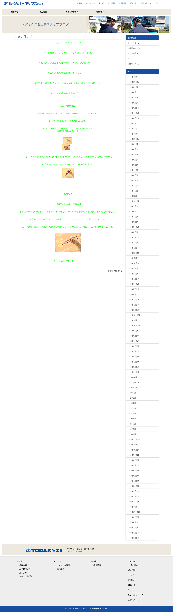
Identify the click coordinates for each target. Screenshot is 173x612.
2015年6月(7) (133, 160)
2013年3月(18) (133, 299)
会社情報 (111, 3)
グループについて (162, 3)
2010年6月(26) (133, 470)
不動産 (101, 3)
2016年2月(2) (133, 123)
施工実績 (43, 12)
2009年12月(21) (134, 502)
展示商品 (60, 569)
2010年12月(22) (134, 439)
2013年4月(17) (133, 294)
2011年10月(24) (134, 388)
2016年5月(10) (133, 108)
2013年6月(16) (133, 284)
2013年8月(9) (133, 274)
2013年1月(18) (133, 310)
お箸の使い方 (23, 36)
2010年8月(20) (133, 460)
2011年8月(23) (133, 398)
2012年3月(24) (133, 362)
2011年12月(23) (134, 377)
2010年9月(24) (133, 455)
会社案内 (134, 565)
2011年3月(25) (133, 424)
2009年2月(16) (133, 533)
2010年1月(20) (133, 496)
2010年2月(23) (133, 491)
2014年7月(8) (133, 217)
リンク (131, 590)
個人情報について (135, 595)
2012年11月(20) (134, 320)
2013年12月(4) (133, 253)
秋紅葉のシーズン (135, 48)
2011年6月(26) (133, 408)
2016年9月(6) (133, 87)
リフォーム (90, 3)
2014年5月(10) (133, 227)
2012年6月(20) (133, 346)
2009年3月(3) (133, 527)
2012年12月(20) (134, 315)
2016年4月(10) (133, 113)
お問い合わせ (145, 3)
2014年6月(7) (133, 222)
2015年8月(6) (133, 149)
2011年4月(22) (133, 419)
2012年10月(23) (134, 325)
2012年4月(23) (133, 356)
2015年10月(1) (133, 139)
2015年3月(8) (133, 175)
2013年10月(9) (133, 263)
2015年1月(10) (133, 185)
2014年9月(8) (133, 206)
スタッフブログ (72, 12)
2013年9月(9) (133, 268)
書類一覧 (133, 3)
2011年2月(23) (133, 429)
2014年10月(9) (133, 201)
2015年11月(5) (133, 134)
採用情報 (122, 3)
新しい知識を (133, 53)
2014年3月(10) (133, 237)
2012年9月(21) (133, 331)
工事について (25, 569)
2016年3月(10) (133, 118)
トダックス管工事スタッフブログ (45, 24)
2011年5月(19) (133, 413)
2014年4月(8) (133, 232)
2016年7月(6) (133, 97)
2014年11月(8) (133, 196)
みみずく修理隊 (26, 576)
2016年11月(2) (133, 77)
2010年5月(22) (133, 476)
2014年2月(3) (133, 242)
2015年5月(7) (133, 165)
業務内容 (14, 12)
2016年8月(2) (133, 92)
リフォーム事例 (63, 565)
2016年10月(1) (133, 82)
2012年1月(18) (133, 372)
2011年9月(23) (133, 393)
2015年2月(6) (133, 180)
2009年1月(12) (133, 538)
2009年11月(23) (134, 507)
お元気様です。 (134, 64)
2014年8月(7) (133, 211)
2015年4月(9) (133, 170)
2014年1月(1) (133, 248)
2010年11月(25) (134, 445)
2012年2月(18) (133, 367)
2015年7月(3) (133, 154)
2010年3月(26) (133, 486)
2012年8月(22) (133, 336)
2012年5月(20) (133, 351)
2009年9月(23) (133, 517)
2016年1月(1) (133, 129)
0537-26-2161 (76, 552)
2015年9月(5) (133, 144)
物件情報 (97, 565)
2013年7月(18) (133, 279)
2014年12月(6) (133, 191)
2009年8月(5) (133, 522)
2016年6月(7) (133, 103)
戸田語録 (132, 580)
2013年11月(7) (133, 258)
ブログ (131, 575)
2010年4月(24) (133, 481)
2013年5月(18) (133, 289)
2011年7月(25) (133, 403)
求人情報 (132, 570)
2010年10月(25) (134, 450)
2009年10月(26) (134, 512)
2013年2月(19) (133, 305)
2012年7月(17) (133, 341)
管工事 (79, 3)
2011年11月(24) (134, 382)
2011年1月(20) (133, 434)
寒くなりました (134, 43)
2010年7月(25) (133, 465)
